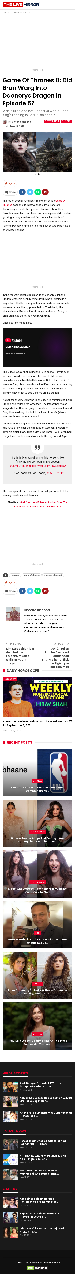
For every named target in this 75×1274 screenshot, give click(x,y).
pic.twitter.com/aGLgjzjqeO (49, 466)
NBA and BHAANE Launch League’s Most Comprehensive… (37, 789)
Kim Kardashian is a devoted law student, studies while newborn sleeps (20, 656)
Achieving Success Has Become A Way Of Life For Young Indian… (46, 1099)
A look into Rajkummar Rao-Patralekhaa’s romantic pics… (39, 1200)
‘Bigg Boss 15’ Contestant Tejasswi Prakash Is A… (42, 1230)
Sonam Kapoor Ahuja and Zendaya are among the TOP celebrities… (37, 839)
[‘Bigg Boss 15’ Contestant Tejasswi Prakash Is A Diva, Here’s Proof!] (10, 1232)
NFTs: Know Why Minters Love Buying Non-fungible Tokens (43, 1157)
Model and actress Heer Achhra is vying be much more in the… (37, 890)
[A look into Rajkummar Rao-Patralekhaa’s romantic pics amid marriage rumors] (10, 1202)
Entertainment (52, 121)
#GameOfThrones (20, 466)
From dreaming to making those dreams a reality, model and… (37, 991)
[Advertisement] (37, 42)
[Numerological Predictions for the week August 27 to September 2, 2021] (37, 697)
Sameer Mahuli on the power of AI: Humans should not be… (37, 941)
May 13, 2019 (55, 473)
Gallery (37, 983)
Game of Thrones (31, 575)
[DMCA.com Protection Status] (37, 1267)
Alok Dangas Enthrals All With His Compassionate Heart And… (41, 1084)
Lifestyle (37, 781)
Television (66, 121)
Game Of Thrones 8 (53, 575)
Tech (37, 933)
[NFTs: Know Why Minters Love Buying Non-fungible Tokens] (10, 1159)
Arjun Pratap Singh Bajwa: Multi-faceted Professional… (46, 1114)
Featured (15, 575)
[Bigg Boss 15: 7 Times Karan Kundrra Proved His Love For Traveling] (10, 1217)
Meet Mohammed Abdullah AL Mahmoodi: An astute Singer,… (39, 1172)
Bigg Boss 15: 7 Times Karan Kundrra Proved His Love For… (42, 1215)
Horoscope (10, 679)
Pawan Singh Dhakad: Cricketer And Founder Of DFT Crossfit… (43, 1142)
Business (37, 1034)
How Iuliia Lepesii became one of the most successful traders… (37, 1042)
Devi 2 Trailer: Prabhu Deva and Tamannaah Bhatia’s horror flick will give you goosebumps (55, 658)
